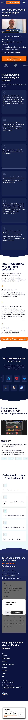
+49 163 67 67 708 (9, 682)
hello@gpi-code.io (8, 685)
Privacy (4, 673)
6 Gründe (4, 655)
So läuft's (4, 667)
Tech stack (4, 661)
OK (21, 714)
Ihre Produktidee (6, 658)
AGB (3, 676)
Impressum (4, 670)
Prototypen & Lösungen (8, 664)
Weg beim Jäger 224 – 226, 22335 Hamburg (12, 688)
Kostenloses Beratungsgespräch (13, 2)
